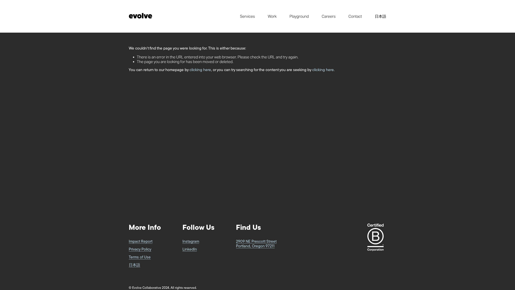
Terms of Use (140, 257)
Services (247, 16)
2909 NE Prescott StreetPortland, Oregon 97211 (256, 244)
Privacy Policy (140, 250)
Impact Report (140, 242)
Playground (299, 16)
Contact (355, 16)
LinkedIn (189, 250)
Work (272, 16)
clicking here (200, 70)
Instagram (190, 242)
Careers (329, 16)
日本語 (380, 16)
